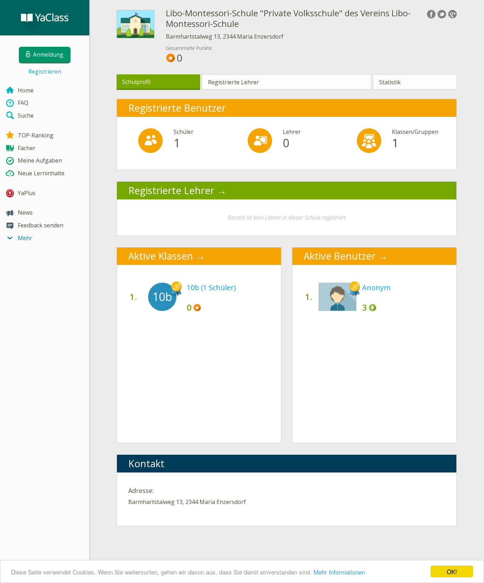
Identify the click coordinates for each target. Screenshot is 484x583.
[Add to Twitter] (442, 14)
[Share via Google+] (452, 14)
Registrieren (44, 71)
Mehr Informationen (339, 571)
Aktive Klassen (160, 255)
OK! (452, 571)
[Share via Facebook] (431, 14)
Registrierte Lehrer (233, 82)
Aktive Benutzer (340, 255)
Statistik (390, 82)
